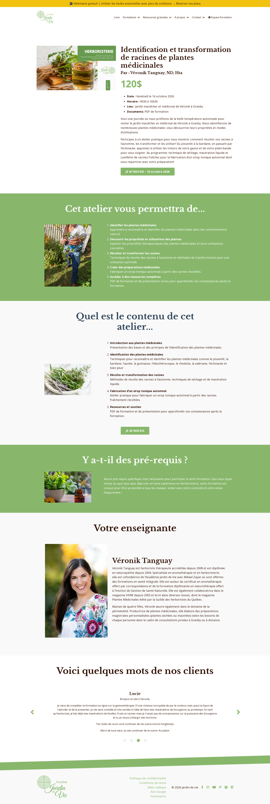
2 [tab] (131, 740)
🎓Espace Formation (220, 17)
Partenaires (158, 796)
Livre (117, 17)
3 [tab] (138, 740)
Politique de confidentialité (148, 778)
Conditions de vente (152, 783)
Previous (31, 712)
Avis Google (158, 792)
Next (238, 712)
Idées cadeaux (156, 787)
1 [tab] (124, 740)
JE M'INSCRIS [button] (135, 431)
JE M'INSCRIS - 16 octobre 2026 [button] (148, 171)
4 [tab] (145, 740)
